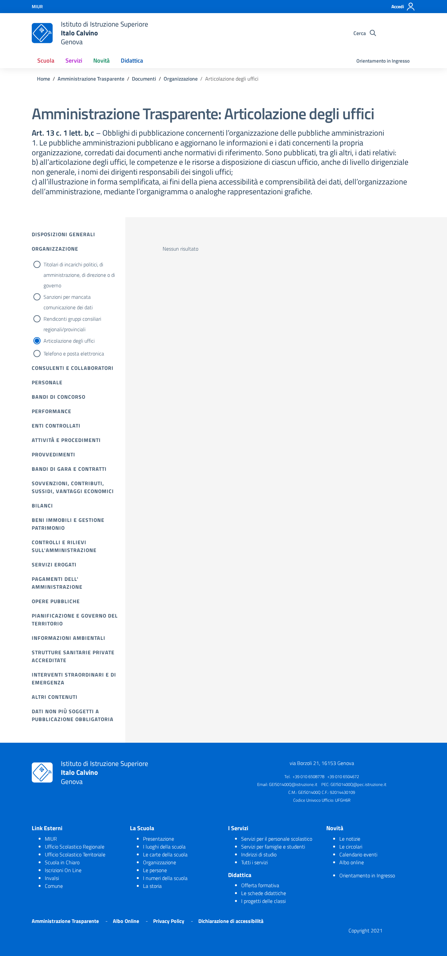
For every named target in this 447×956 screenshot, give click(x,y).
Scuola (45, 60)
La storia (152, 886)
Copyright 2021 (366, 930)
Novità (101, 60)
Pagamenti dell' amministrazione (57, 583)
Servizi (73, 60)
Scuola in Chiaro (62, 862)
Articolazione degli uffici (69, 341)
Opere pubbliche (56, 601)
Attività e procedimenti (66, 440)
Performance (51, 411)
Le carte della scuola (165, 854)
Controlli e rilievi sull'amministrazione (64, 546)
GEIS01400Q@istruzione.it (293, 784)
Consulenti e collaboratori (73, 368)
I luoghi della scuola (164, 847)
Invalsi (52, 878)
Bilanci (42, 505)
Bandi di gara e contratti (69, 469)
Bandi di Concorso (58, 397)
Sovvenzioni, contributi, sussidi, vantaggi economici (73, 487)
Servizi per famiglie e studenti (273, 847)
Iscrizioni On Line (63, 870)
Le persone (155, 870)
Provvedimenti (53, 454)
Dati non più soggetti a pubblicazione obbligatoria (73, 715)
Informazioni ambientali (68, 638)
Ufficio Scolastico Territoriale (75, 854)
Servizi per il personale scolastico (276, 839)
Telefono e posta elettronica (74, 353)
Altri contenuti (55, 697)
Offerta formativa (260, 885)
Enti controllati (56, 426)
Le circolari (350, 847)
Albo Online (126, 921)
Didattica (132, 60)
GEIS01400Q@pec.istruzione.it (358, 784)
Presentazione (158, 839)
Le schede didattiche (263, 893)
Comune (54, 886)
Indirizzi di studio (259, 854)
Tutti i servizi (254, 862)
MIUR (51, 839)
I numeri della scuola (165, 878)
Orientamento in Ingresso (383, 61)
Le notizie (349, 839)
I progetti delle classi (263, 901)
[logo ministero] (42, 33)
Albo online (351, 862)
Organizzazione (55, 249)
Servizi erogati (54, 564)
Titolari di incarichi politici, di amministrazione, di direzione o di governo (79, 274)
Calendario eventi (358, 854)
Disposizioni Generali (63, 234)
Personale (47, 382)
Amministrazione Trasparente (65, 921)
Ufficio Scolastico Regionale (74, 847)
